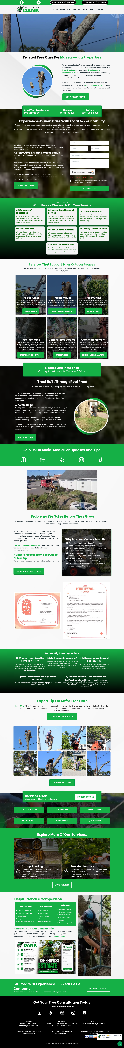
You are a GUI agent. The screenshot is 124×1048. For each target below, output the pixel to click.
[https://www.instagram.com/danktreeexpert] (81, 459)
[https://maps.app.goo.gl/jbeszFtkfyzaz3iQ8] (38, 2)
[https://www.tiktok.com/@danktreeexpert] (100, 459)
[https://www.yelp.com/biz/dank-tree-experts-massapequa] (62, 459)
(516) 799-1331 (33, 1023)
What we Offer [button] (79, 9)
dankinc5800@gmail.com (94, 1023)
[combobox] (93, 148)
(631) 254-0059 (32, 1026)
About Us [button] (64, 9)
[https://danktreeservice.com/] (28, 9)
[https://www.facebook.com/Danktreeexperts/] (21, 2)
